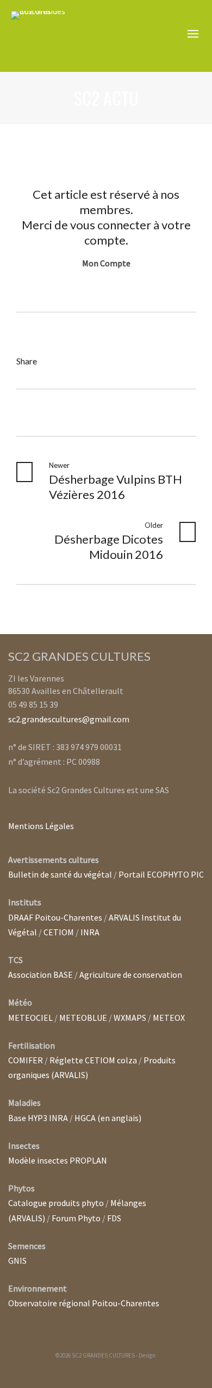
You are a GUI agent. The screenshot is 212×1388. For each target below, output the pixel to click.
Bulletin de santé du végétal (60, 874)
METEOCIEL (30, 1017)
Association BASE (40, 974)
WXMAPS (130, 1017)
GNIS (17, 1260)
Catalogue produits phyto (56, 1202)
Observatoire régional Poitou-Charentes (83, 1303)
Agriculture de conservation (130, 974)
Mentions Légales (41, 825)
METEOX (169, 1017)
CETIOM (58, 932)
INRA (89, 932)
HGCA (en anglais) (107, 1117)
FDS (114, 1218)
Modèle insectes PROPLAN (57, 1160)
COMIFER (25, 1060)
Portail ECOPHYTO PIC (161, 874)
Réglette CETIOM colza (93, 1060)
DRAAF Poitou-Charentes (55, 917)
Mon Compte (106, 263)
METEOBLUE (83, 1017)
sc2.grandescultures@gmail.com (68, 719)
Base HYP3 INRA (38, 1117)
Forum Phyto (76, 1218)
